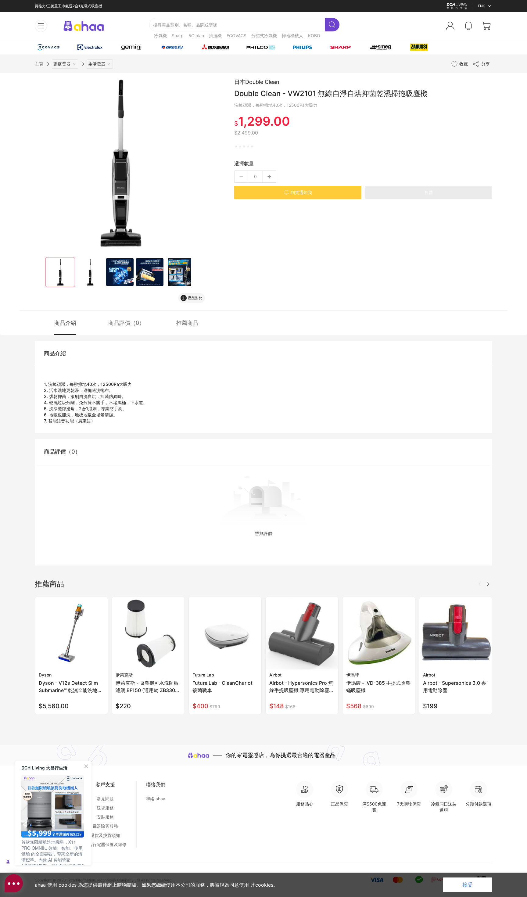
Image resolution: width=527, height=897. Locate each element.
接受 (467, 885)
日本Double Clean (256, 82)
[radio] (236, 146)
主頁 (39, 63)
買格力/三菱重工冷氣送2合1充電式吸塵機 (68, 6)
